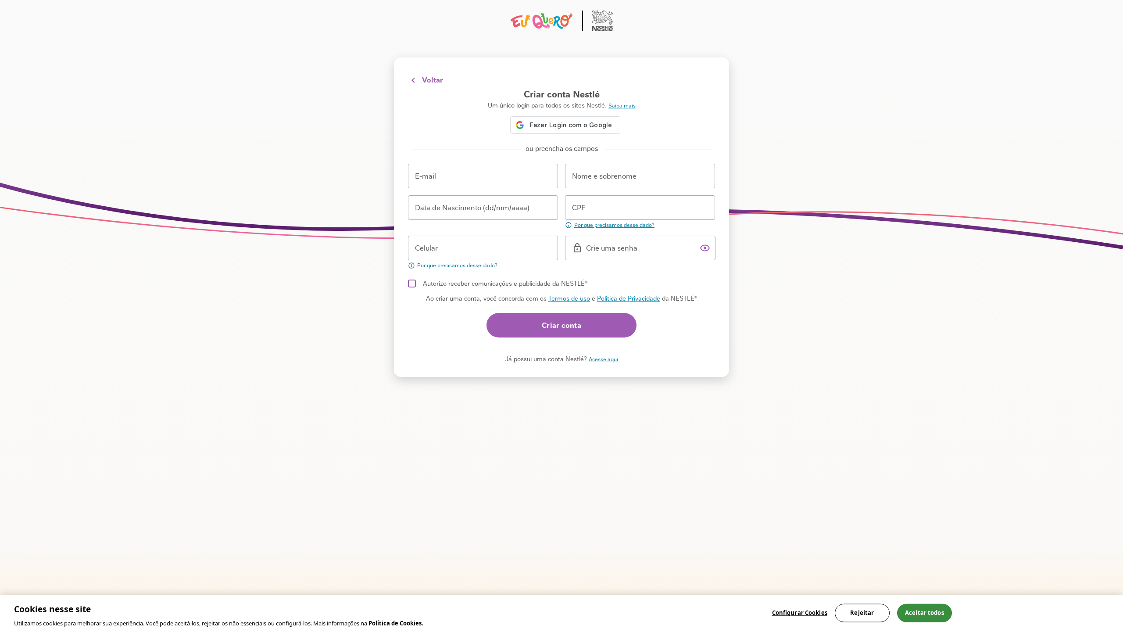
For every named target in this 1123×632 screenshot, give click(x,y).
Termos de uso (569, 298)
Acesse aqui (603, 359)
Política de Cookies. (395, 623)
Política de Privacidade (628, 298)
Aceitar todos (924, 612)
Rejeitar (862, 612)
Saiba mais (622, 105)
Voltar (432, 80)
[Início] (562, 21)
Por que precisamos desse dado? (614, 225)
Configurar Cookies (799, 612)
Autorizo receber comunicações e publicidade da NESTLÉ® (505, 283)
